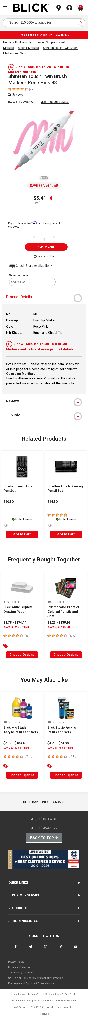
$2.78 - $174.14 (14, 622)
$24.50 (52, 502)
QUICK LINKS (18, 883)
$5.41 (40, 198)
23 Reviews (15, 94)
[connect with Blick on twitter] (31, 949)
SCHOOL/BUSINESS (23, 921)
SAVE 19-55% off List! (16, 627)
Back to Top (42, 838)
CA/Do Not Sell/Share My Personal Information (35, 977)
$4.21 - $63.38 (58, 743)
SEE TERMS (62, 34)
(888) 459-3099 (46, 828)
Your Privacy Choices (20, 972)
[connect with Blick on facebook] (15, 949)
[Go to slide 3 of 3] (46, 177)
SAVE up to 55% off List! (61, 627)
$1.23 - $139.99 (58, 622)
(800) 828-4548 (46, 819)
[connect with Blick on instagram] (46, 949)
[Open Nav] (5, 7)
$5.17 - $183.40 (14, 743)
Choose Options (21, 655)
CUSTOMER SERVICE (24, 895)
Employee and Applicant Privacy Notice (31, 983)
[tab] (44, 297)
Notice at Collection (19, 967)
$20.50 (8, 502)
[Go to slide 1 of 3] (41, 177)
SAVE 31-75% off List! (60, 747)
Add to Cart (22, 534)
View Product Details (55, 101)
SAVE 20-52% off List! (16, 747)
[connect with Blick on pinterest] (61, 949)
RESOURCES (17, 908)
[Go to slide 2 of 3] (44, 177)
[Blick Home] (31, 8)
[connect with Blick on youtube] (76, 949)
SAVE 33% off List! (44, 186)
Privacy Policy (16, 961)
